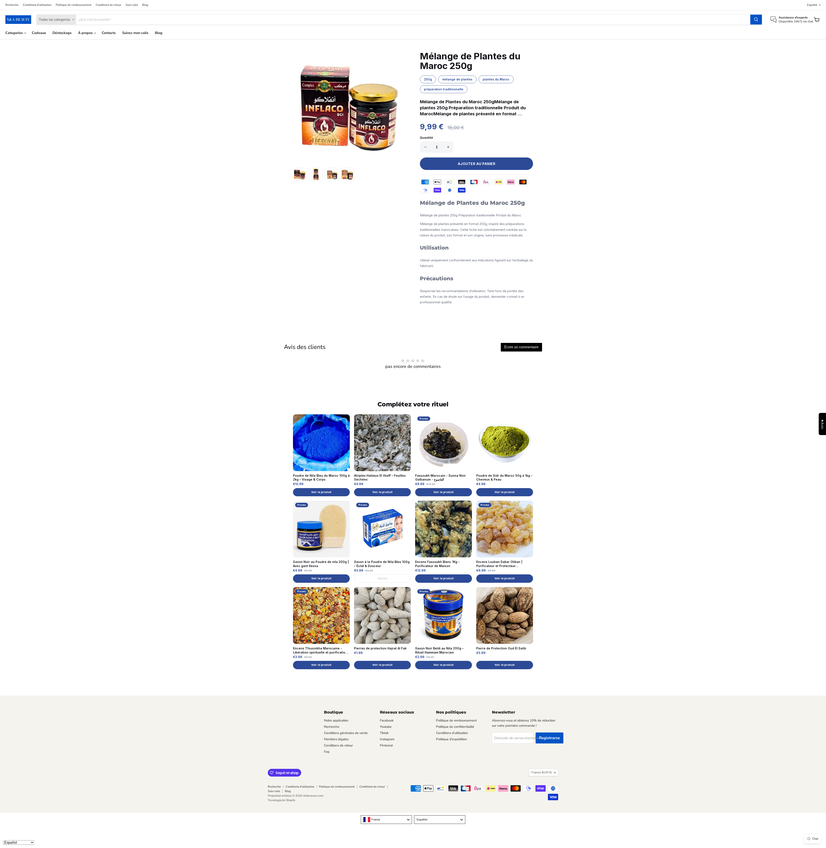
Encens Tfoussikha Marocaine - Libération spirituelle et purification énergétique (320, 650)
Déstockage (62, 33)
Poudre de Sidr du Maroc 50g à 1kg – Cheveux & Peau (504, 477)
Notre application (336, 720)
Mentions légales (336, 739)
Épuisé (382, 578)
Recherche (11, 5)
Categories (14, 33)
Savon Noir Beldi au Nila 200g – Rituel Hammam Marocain (439, 650)
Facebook (387, 720)
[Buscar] (756, 20)
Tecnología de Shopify (281, 800)
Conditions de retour (108, 5)
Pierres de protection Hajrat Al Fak (380, 648)
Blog (145, 5)
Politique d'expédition (451, 739)
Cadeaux (39, 33)
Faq (326, 751)
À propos (86, 33)
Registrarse (549, 737)
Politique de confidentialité (455, 727)
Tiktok (384, 733)
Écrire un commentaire (521, 347)
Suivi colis (132, 5)
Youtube (385, 727)
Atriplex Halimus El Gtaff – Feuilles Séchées (380, 477)
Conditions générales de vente (346, 733)
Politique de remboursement (73, 5)
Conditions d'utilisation (37, 5)
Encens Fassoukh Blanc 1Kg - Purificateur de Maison (437, 564)
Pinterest (386, 745)
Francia (541, 772)
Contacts (109, 33)
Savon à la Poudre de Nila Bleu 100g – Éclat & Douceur (382, 564)
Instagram (387, 739)
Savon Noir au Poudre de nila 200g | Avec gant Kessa (321, 564)
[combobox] (386, 819)
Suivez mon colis (135, 33)
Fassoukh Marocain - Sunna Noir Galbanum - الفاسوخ (440, 477)
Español (812, 5)
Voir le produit (321, 492)
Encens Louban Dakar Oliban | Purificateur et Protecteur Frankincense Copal (499, 564)
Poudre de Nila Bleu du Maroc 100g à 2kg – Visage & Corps (321, 477)
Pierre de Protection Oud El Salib (501, 648)
